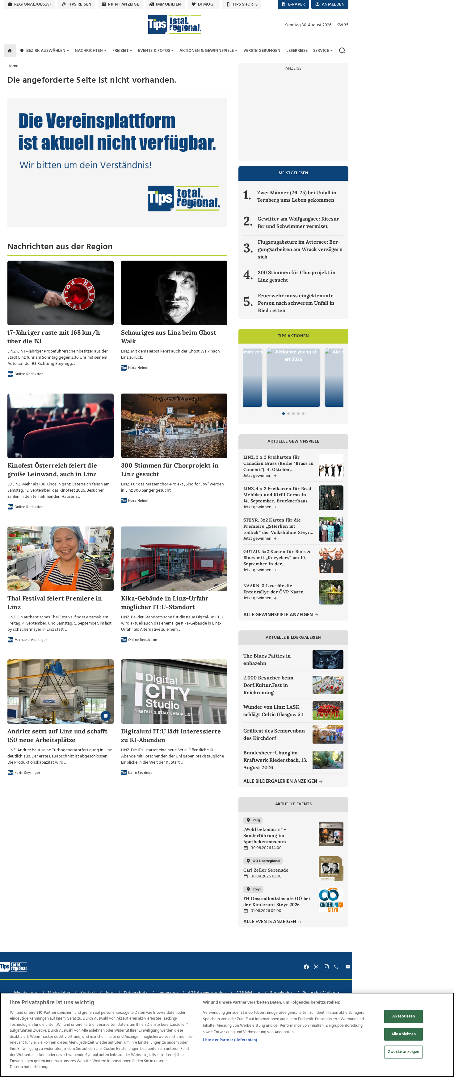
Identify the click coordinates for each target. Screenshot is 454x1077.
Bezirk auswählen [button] (45, 50)
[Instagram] (326, 967)
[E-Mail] (348, 967)
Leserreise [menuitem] (297, 50)
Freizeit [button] (120, 50)
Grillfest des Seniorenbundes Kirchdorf (275, 734)
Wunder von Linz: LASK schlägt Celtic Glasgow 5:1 (273, 710)
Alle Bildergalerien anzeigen (280, 782)
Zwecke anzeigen (403, 1052)
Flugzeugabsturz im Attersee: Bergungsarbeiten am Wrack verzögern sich (300, 249)
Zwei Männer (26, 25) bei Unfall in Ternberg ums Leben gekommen (296, 196)
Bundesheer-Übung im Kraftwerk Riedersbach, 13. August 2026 (275, 759)
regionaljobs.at (32, 4)
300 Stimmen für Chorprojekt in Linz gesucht (296, 276)
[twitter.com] (316, 967)
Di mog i (207, 4)
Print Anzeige (123, 4)
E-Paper (296, 4)
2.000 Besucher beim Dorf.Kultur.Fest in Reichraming (268, 685)
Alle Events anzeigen (270, 922)
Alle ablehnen (403, 1034)
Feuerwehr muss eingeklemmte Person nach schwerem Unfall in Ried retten (296, 302)
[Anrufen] (337, 967)
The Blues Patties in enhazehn (267, 659)
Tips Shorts (245, 4)
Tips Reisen (79, 4)
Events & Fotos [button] (154, 50)
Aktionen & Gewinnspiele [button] (206, 50)
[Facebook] (306, 967)
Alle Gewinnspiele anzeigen (278, 615)
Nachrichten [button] (89, 50)
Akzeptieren (403, 1016)
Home (12, 66)
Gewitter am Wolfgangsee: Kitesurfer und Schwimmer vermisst (300, 222)
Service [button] (321, 50)
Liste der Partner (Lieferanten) (230, 1040)
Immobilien (168, 4)
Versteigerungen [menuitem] (261, 50)
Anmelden (333, 4)
